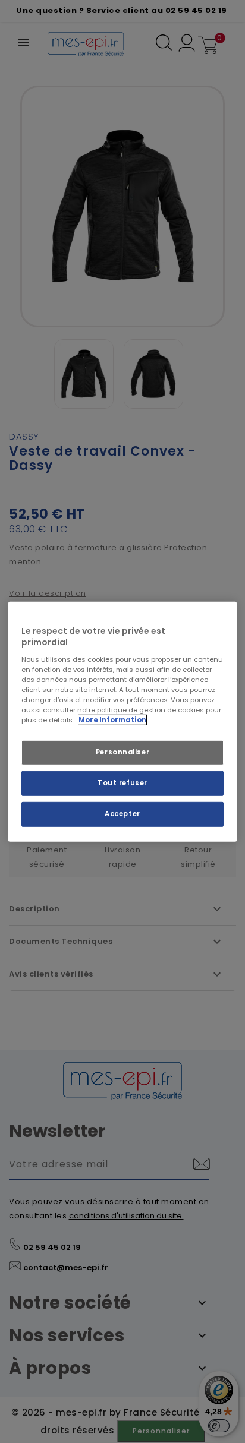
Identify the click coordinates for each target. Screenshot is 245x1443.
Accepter (122, 814)
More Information (112, 720)
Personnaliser (122, 752)
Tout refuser (122, 783)
